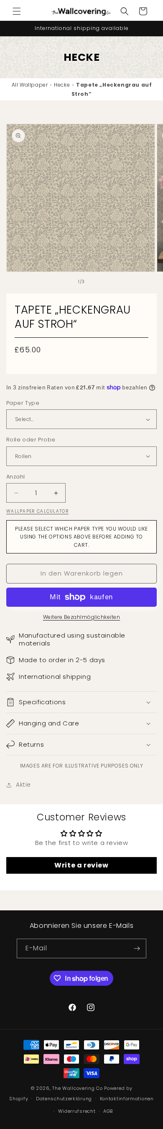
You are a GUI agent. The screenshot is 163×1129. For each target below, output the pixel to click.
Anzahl (15, 477)
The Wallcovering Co (77, 1088)
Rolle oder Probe (30, 440)
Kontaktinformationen (127, 1098)
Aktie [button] (23, 784)
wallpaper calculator (37, 511)
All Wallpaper (30, 84)
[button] (17, 11)
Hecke (62, 84)
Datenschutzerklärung (64, 1098)
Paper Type (22, 403)
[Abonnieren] (136, 948)
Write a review (81, 865)
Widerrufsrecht (77, 1111)
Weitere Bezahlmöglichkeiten (81, 617)
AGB (108, 1111)
